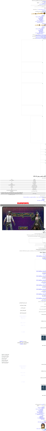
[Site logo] (43, 25)
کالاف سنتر (42, 404)
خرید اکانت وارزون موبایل (40, 411)
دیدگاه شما (44, 242)
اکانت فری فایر (40, 410)
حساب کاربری (23, 326)
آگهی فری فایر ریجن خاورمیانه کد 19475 (41, 38)
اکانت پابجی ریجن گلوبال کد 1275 (41, 298)
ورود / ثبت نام (42, 419)
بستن (45, 421)
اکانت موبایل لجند (41, 18)
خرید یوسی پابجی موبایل (40, 22)
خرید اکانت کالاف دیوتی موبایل (39, 16)
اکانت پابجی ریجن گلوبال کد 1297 (41, 280)
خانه (45, 34)
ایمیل (45, 245)
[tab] (22, 199)
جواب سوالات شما (23, 323)
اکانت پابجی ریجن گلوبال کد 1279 (41, 289)
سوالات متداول (41, 416)
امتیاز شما (44, 237)
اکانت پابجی (41, 17)
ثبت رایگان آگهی (44, 23)
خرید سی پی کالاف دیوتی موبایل (39, 21)
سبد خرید (23, 319)
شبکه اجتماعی (41, 417)
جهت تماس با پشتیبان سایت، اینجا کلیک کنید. (40, 11)
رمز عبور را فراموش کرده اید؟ (42, 9)
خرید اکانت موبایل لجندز (23, 350)
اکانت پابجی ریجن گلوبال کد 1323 (41, 271)
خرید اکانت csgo (41, 19)
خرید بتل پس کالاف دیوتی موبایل (23, 346)
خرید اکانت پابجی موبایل (42, 34)
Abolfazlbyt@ (21, 391)
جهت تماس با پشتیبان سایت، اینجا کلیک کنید (40, 0)
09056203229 (21, 341)
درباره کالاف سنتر (23, 330)
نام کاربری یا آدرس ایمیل (42, 5)
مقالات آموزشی (44, 10)
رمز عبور (44, 6)
